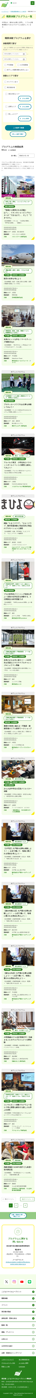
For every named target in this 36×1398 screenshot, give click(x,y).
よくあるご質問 (23, 1363)
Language (22, 1366)
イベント (5, 1305)
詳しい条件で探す (17, 134)
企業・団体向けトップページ (12, 1353)
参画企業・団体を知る (9, 1318)
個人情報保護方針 (24, 1359)
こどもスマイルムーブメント (12, 1291)
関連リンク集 (6, 1366)
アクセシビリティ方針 (8, 1363)
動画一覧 (5, 1325)
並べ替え (14, 156)
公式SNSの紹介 (7, 1346)
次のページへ (26, 1199)
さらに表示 (25, 98)
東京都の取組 (6, 1311)
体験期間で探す (10, 43)
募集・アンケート (8, 1332)
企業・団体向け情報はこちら (17, 1215)
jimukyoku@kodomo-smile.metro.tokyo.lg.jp (19, 1381)
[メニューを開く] (32, 3)
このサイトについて (8, 1359)
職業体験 (5, 1298)
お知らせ (5, 1339)
